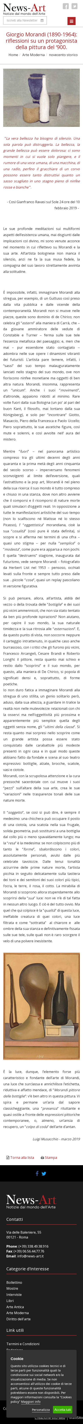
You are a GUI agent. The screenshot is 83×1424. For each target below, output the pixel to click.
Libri (10, 1300)
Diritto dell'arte (18, 1319)
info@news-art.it (30, 1256)
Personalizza (41, 1410)
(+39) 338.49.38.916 (33, 1246)
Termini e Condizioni (22, 1344)
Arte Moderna (33, 54)
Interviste (14, 1294)
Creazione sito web (50, 1417)
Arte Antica (15, 1307)
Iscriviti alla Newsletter (22, 20)
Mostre (12, 1288)
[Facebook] (66, 6)
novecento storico (63, 54)
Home (13, 54)
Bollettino (14, 1282)
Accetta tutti (62, 1409)
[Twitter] (74, 6)
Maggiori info (30, 1402)
